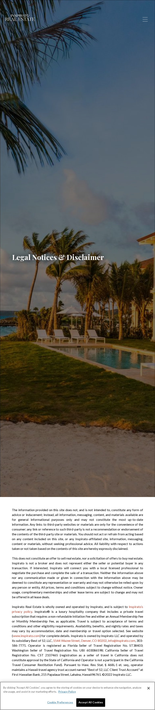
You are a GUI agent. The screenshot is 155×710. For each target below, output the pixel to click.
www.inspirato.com (26, 636)
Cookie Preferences (60, 702)
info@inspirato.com (121, 640)
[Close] (148, 688)
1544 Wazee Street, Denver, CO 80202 (80, 640)
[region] (77, 696)
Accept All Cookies (91, 702)
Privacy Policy (67, 691)
